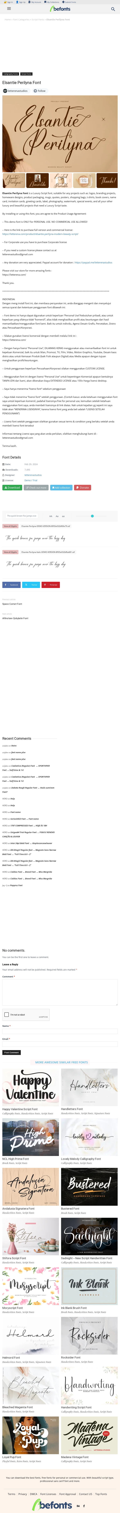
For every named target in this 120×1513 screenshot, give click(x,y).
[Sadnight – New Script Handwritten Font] (89, 1236)
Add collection (62, 487)
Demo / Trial (31, 480)
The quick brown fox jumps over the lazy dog (35, 538)
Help (12, 798)
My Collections (53, 2)
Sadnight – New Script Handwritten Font (86, 1258)
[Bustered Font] (89, 1186)
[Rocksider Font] (89, 1335)
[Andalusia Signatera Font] (30, 1186)
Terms (11, 1494)
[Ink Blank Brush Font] (89, 1285)
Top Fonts (101, 1494)
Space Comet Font (12, 604)
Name (6, 1025)
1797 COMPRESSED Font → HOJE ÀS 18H (28, 825)
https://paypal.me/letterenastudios (93, 262)
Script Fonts (38, 19)
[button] (113, 10)
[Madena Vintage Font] (89, 1435)
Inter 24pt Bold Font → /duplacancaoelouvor (31, 843)
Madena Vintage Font (75, 1457)
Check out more (37, 487)
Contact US (85, 1494)
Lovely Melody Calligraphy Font (81, 1159)
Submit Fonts (70, 2)
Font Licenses (48, 1494)
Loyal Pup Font (11, 1457)
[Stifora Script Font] (30, 1236)
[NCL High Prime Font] (30, 1136)
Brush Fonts (8, 1163)
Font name (15, 812)
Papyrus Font (16, 885)
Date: (8, 464)
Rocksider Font (70, 1357)
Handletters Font (72, 1109)
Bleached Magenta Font (17, 1407)
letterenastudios (33, 475)
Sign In (8, 2)
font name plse (18, 752)
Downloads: (11, 469)
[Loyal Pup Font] (30, 1435)
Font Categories (21, 19)
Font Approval (67, 1494)
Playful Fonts (8, 1461)
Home (8, 19)
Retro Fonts (22, 1461)
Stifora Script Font (14, 1258)
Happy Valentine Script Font (20, 1109)
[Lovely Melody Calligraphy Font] (89, 1136)
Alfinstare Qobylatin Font (15, 618)
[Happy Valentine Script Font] (30, 1087)
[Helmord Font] (30, 1335)
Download (14, 487)
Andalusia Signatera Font (18, 1208)
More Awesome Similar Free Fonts (61, 1062)
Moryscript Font (12, 1308)
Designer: (10, 475)
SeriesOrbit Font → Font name (24, 818)
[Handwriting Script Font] (89, 1385)
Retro (13, 745)
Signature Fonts (102, 1113)
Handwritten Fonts (30, 1113)
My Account (36, 2)
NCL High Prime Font (15, 1159)
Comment (8, 976)
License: (9, 480)
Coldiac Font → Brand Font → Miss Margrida (31, 871)
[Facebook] (84, 1506)
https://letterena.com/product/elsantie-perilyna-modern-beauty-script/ (40, 234)
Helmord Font (11, 1357)
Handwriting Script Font (76, 1407)
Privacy (22, 1494)
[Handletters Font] (89, 1087)
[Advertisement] (60, 46)
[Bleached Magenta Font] (30, 1385)
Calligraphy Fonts (11, 74)
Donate (84, 487)
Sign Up (20, 2)
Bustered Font (70, 1208)
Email (6, 1038)
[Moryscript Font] (30, 1285)
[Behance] (78, 1506)
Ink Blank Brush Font (74, 1308)
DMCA (33, 1494)
